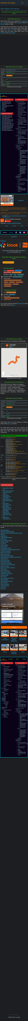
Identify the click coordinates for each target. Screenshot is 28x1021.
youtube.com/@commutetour (13, 223)
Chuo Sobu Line (23, 162)
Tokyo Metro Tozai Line (6, 128)
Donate (21, 225)
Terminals (4, 109)
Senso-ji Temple (19, 282)
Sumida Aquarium (7, 284)
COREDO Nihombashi (6, 537)
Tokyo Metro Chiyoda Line (7, 115)
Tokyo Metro (21, 274)
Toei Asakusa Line (7, 272)
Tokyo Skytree (15, 284)
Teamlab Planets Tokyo (6, 573)
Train (5, 696)
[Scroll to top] (25, 1014)
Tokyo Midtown (4, 579)
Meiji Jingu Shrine (5, 554)
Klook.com (21, 200)
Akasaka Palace (5, 530)
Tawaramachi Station (10, 290)
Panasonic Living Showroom (8, 564)
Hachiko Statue (4, 542)
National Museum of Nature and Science (11, 557)
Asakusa (19, 22)
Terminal (19, 174)
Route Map (3, 32)
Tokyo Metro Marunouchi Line (7, 123)
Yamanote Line (22, 163)
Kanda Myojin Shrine (6, 548)
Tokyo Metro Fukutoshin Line (7, 119)
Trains (19, 149)
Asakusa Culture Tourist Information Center (12, 280)
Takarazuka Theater (6, 572)
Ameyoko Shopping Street (7, 531)
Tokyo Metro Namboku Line (7, 127)
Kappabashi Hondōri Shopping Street (11, 297)
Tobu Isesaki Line (10, 270)
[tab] (3, 96)
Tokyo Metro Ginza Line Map (7, 105)
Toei (15, 274)
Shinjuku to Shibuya (22, 132)
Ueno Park (3, 587)
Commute (4, 111)
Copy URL (11, 232)
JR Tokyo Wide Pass (22, 140)
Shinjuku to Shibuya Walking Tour (14, 640)
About (10, 1014)
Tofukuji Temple (4, 575)
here (14, 305)
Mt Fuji (5, 652)
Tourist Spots (12, 32)
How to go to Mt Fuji (22, 127)
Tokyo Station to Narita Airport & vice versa (23, 157)
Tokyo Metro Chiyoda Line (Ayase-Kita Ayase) (8, 492)
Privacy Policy (16, 1014)
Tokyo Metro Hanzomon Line (7, 120)
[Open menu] (26, 3)
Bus (4, 695)
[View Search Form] (22, 3)
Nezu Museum (4, 558)
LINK (19, 252)
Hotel (19, 186)
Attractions (6, 693)
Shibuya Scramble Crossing (8, 567)
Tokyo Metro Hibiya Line (6, 122)
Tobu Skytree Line (18, 270)
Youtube (6, 225)
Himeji (22, 652)
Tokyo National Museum (7, 581)
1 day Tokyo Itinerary (22, 103)
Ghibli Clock (4, 539)
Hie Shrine (3, 543)
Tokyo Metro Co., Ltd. (10, 72)
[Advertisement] (14, 50)
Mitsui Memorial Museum (7, 555)
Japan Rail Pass (21, 136)
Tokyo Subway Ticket (22, 142)
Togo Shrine (4, 576)
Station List (10, 29)
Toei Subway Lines (23, 151)
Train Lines (6, 712)
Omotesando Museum (6, 563)
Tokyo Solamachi (7, 286)
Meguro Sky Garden (6, 552)
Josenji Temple (4, 545)
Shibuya (3, 24)
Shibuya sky (4, 569)
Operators (4, 697)
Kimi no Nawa (22, 117)
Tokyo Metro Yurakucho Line (7, 130)
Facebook (14, 225)
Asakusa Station (9, 268)
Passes (3, 692)
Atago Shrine (4, 536)
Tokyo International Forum (7, 578)
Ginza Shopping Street (6, 540)
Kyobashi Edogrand (6, 551)
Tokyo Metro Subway (24, 150)
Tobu (11, 274)
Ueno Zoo (3, 588)
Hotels (3, 108)
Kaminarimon (12, 282)
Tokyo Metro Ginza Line (6, 101)
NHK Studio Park (5, 560)
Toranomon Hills (5, 585)
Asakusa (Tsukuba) (17, 276)
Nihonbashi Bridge (5, 561)
